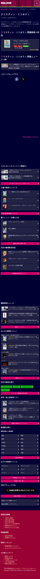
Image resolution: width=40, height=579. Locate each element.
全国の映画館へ (19, 457)
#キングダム (4, 390)
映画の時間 (4, 9)
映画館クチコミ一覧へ (19, 477)
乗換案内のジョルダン (14, 568)
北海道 (3, 442)
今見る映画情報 (9, 562)
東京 (3, 435)
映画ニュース (9, 556)
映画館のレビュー (10, 537)
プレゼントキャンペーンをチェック (19, 183)
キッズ (23, 469)
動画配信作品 (9, 558)
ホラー (23, 472)
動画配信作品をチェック (19, 273)
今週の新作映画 (9, 520)
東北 (22, 442)
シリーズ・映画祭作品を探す (19, 393)
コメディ (4, 472)
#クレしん (16, 386)
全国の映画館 (9, 535)
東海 (22, 439)
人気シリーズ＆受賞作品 (12, 523)
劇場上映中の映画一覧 (19, 243)
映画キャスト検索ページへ (9, 500)
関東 (22, 435)
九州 (3, 452)
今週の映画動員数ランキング (9, 213)
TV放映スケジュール (11, 560)
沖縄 (22, 452)
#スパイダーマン (6, 386)
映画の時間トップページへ (9, 504)
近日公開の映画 (9, 521)
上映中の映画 (9, 518)
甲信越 (3, 446)
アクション (5, 466)
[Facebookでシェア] (17, 79)
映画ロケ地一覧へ (19, 481)
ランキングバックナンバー (13, 548)
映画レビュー (19, 378)
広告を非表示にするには (30, 137)
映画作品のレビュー (11, 525)
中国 (3, 449)
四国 (22, 449)
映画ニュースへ (19, 327)
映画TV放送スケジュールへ (19, 423)
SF (2, 469)
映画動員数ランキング (11, 546)
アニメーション (25, 466)
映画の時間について (19, 496)
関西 (3, 439)
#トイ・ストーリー (26, 386)
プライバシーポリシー (29, 568)
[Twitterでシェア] (23, 79)
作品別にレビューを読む (12, 527)
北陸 (22, 446)
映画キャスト (14, 9)
